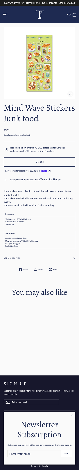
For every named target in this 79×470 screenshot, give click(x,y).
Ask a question (12, 258)
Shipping (7, 135)
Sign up (15, 383)
